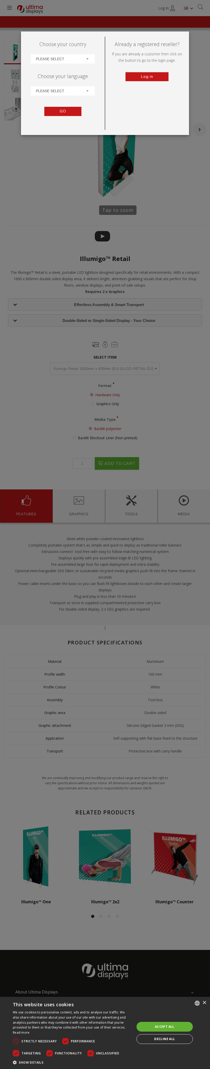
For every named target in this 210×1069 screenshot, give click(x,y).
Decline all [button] (164, 1039)
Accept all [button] (164, 1026)
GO (63, 111)
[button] (72, 1062)
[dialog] (105, 1033)
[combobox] (63, 59)
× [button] (204, 1003)
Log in (147, 76)
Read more (21, 1032)
